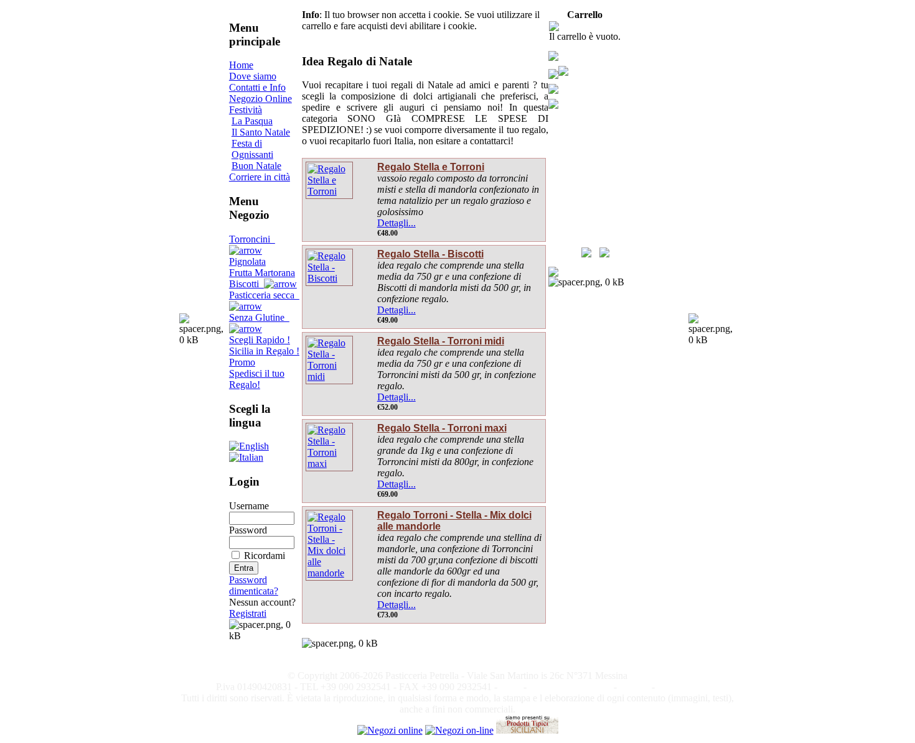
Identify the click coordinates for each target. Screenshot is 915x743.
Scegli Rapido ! (259, 340)
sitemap (634, 686)
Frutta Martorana (262, 272)
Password (248, 530)
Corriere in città (259, 177)
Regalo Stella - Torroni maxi (442, 428)
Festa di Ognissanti (252, 149)
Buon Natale (256, 165)
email (510, 686)
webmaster (678, 686)
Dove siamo (252, 76)
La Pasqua (252, 121)
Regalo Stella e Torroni (430, 167)
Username (249, 506)
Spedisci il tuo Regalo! (256, 379)
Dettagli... (396, 223)
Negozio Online (260, 98)
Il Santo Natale (261, 132)
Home (241, 65)
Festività (245, 109)
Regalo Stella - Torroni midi (440, 341)
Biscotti (246, 284)
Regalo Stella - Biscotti (430, 254)
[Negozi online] (390, 730)
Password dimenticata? (253, 585)
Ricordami (264, 555)
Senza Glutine (259, 317)
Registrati (247, 613)
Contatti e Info (257, 87)
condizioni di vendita (570, 686)
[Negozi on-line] (459, 730)
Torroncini (252, 239)
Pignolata (247, 261)
